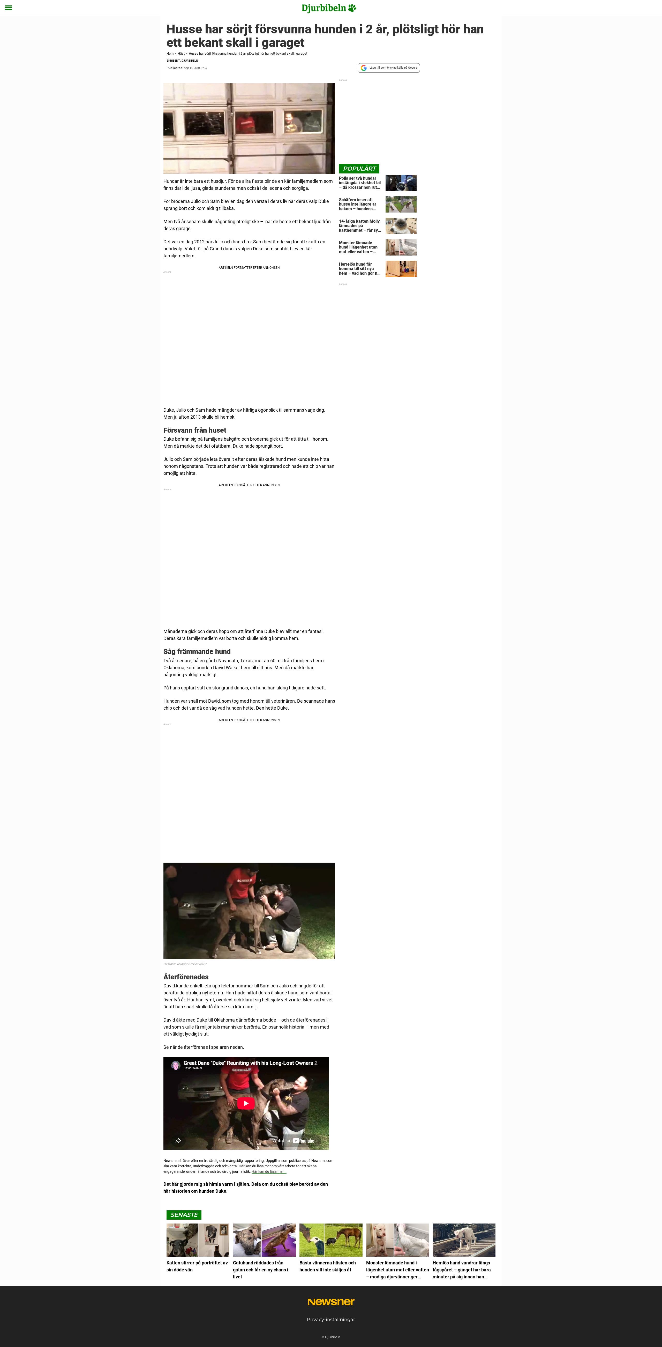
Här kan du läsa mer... (269, 1171)
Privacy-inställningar (331, 1319)
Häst (181, 53)
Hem (170, 53)
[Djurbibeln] (329, 8)
